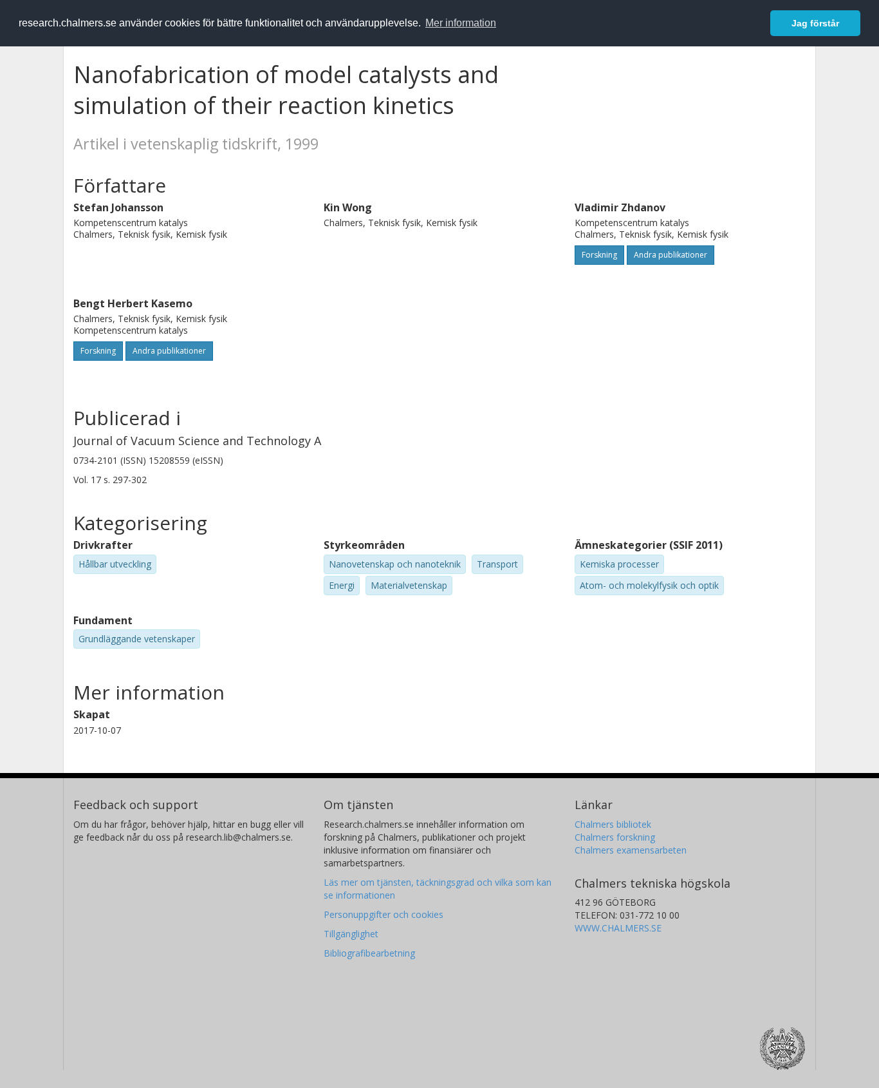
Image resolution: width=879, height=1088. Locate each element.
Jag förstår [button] (815, 23)
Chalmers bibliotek (613, 824)
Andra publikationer (670, 254)
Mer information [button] (460, 22)
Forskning (599, 254)
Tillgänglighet (351, 934)
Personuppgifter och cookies (383, 914)
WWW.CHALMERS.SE (618, 928)
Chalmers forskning (615, 837)
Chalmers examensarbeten (631, 850)
